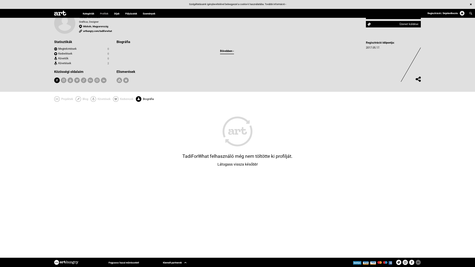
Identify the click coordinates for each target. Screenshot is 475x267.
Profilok (104, 13)
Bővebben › (227, 51)
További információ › (275, 4)
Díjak (116, 13)
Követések (64, 63)
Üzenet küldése (408, 24)
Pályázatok (131, 13)
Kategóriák (88, 13)
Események (149, 13)
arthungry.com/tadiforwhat (97, 31)
